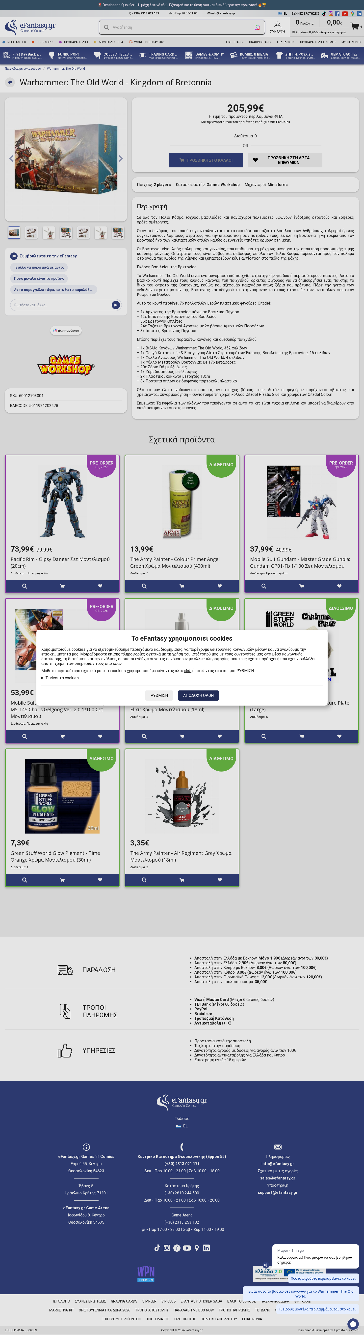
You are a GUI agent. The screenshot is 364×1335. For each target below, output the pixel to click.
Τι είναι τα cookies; (62, 678)
